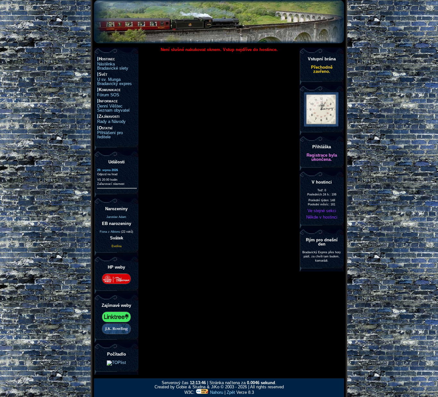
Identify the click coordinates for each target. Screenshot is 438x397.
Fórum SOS (108, 94)
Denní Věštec (109, 106)
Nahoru (216, 392)
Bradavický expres (114, 83)
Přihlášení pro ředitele (110, 134)
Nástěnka (106, 64)
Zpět (231, 392)
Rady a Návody (111, 121)
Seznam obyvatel (113, 110)
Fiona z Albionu (110, 231)
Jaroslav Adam (116, 217)
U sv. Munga (109, 79)
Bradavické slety (112, 68)
